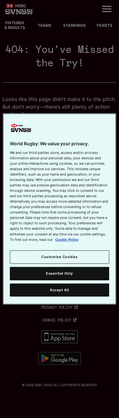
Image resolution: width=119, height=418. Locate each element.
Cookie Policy (66, 239)
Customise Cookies (59, 256)
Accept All (59, 289)
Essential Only (59, 273)
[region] (59, 209)
